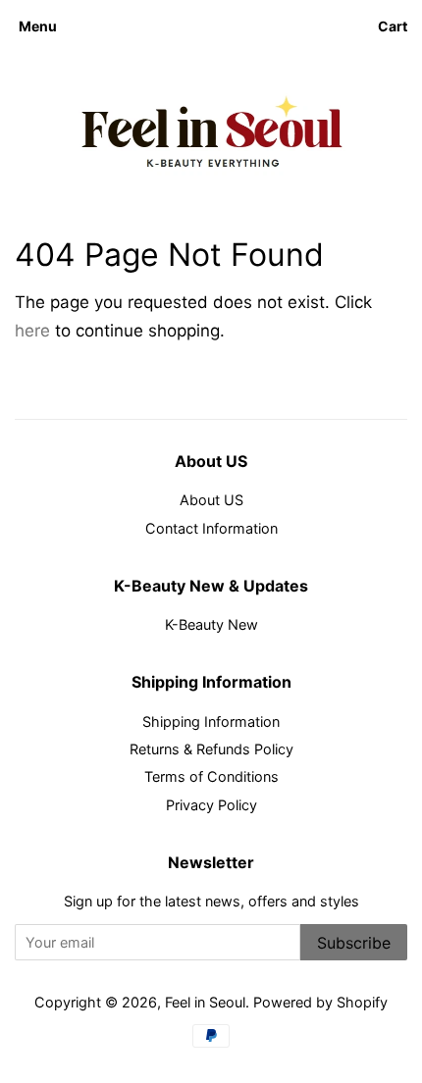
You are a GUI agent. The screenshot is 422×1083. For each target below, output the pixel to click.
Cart (392, 26)
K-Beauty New (211, 624)
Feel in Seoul (205, 1002)
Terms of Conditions (211, 776)
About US (211, 499)
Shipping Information (211, 721)
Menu (38, 26)
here (32, 330)
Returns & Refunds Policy (211, 749)
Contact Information (211, 528)
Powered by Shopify (320, 1002)
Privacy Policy (211, 805)
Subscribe (354, 943)
